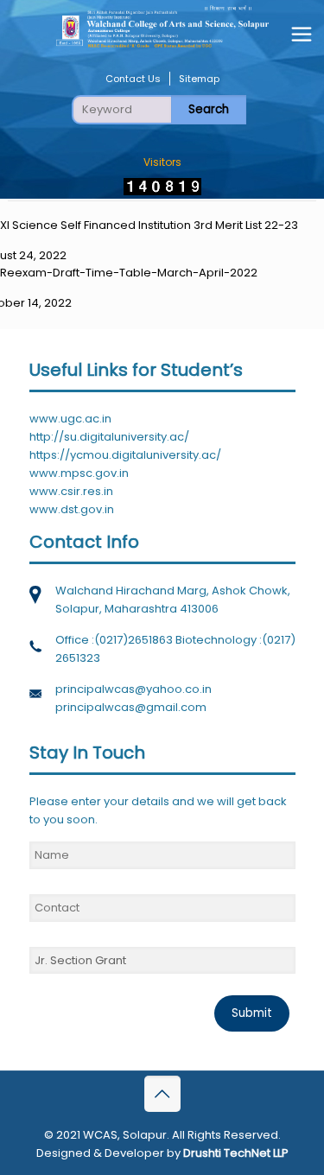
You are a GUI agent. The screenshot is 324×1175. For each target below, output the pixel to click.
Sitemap (199, 79)
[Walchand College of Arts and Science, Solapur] (162, 26)
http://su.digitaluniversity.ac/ (109, 437)
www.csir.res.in (71, 491)
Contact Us (133, 79)
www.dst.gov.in (71, 509)
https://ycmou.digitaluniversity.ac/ (125, 455)
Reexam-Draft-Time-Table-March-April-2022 (128, 272)
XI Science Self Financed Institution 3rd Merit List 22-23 (149, 225)
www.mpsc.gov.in (79, 473)
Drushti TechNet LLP (236, 1153)
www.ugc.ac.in (70, 418)
